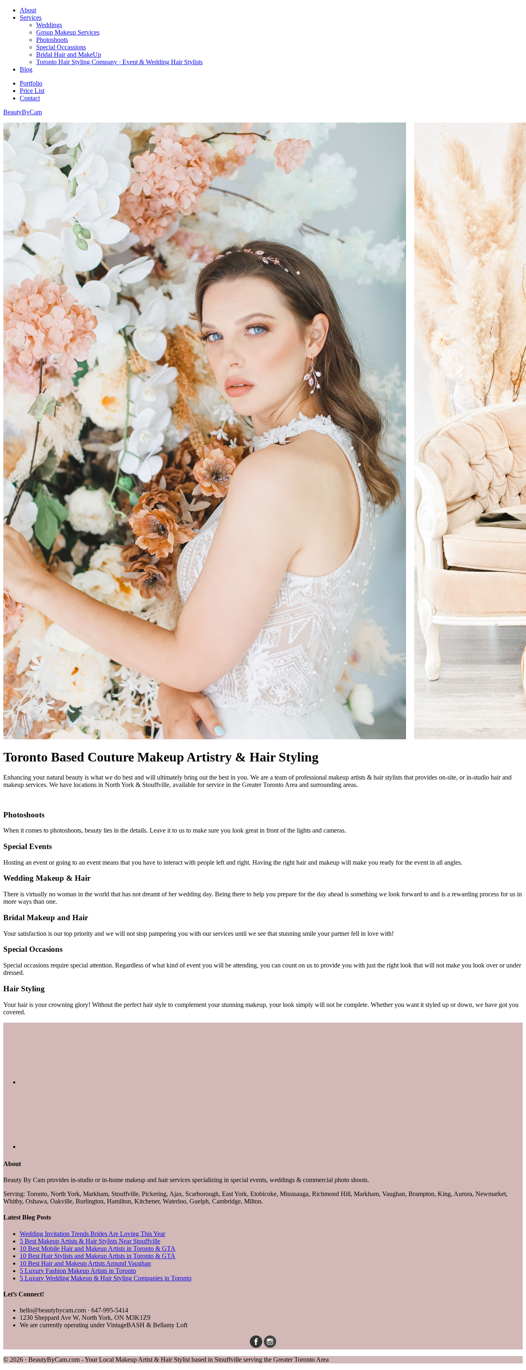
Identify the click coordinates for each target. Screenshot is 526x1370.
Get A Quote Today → (32, 798)
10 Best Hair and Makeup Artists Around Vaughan (85, 1263)
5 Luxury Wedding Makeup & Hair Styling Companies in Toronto (105, 1278)
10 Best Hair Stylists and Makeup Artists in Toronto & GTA (97, 1255)
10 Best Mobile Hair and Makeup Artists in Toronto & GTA (97, 1248)
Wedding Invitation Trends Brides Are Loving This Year (92, 1233)
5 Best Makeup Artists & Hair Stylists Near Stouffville (90, 1241)
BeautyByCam (22, 112)
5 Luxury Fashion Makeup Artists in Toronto (78, 1270)
